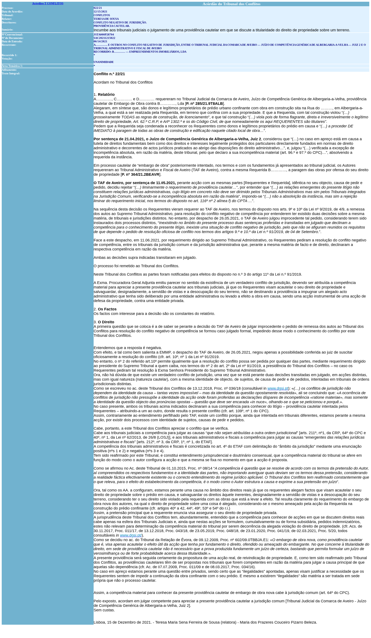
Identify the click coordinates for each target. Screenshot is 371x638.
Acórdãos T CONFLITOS (47, 3)
